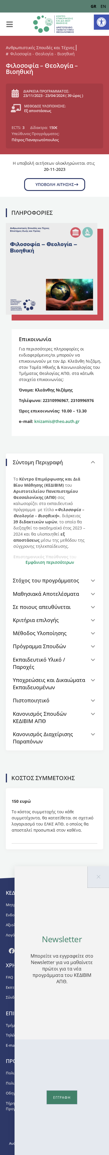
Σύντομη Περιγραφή (38, 462)
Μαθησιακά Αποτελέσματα (46, 593)
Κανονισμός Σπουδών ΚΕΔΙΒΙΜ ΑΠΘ (40, 717)
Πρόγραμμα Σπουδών (39, 646)
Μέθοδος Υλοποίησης (40, 633)
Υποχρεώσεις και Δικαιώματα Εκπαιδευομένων (49, 683)
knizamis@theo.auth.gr (57, 421)
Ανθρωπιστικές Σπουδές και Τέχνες (40, 47)
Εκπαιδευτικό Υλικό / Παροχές (39, 663)
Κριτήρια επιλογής (36, 620)
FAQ (9, 977)
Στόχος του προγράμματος (46, 580)
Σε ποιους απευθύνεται (42, 606)
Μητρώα (13, 904)
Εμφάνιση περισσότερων (50, 562)
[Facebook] (11, 951)
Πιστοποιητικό (31, 700)
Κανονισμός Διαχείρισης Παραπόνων (43, 738)
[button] (101, 22)
